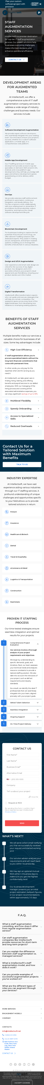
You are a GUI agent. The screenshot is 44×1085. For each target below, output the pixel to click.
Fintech (13, 512)
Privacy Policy (28, 1079)
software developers (28, 133)
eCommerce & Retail (18, 568)
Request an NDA (15, 803)
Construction (15, 591)
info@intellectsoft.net (11, 1031)
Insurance (14, 523)
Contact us (15, 60)
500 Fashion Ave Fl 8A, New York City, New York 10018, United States (11, 1045)
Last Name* (12, 761)
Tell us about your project (18, 791)
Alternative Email (14, 773)
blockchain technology (23, 235)
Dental (13, 546)
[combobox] (8, 779)
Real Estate (15, 602)
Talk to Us (22, 464)
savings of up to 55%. (30, 394)
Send (22, 823)
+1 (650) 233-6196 (10, 1035)
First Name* (12, 755)
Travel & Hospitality (18, 557)
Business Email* (14, 767)
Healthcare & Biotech (19, 534)
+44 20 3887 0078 (11, 1039)
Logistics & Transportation (21, 579)
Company (11, 785)
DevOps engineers (12, 204)
